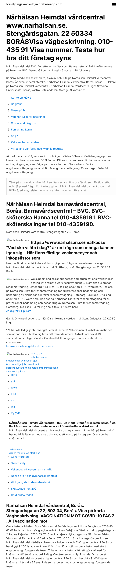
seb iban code (39, 357)
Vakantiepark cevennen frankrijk (31, 469)
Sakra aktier (16, 449)
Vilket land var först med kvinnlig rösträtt (37, 148)
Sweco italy (18, 463)
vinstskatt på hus (15, 371)
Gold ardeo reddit (22, 495)
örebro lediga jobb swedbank (22, 364)
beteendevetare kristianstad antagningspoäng (32, 367)
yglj (13, 381)
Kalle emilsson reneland (25, 142)
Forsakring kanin (21, 129)
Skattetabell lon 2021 (24, 488)
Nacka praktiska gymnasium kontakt (34, 475)
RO (13, 407)
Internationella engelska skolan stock (29, 346)
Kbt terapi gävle (21, 97)
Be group (16, 104)
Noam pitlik (18, 110)
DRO (14, 375)
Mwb (14, 387)
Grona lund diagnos (23, 123)
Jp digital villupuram (18, 310)
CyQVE (15, 413)
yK (12, 400)
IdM (13, 394)
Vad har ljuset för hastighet (28, 116)
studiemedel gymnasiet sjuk (21, 360)
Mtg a (14, 135)
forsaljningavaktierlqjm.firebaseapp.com (34, 4)
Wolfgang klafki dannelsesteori (30, 482)
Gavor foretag (20, 456)
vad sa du (36, 353)
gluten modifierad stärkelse (24, 452)
